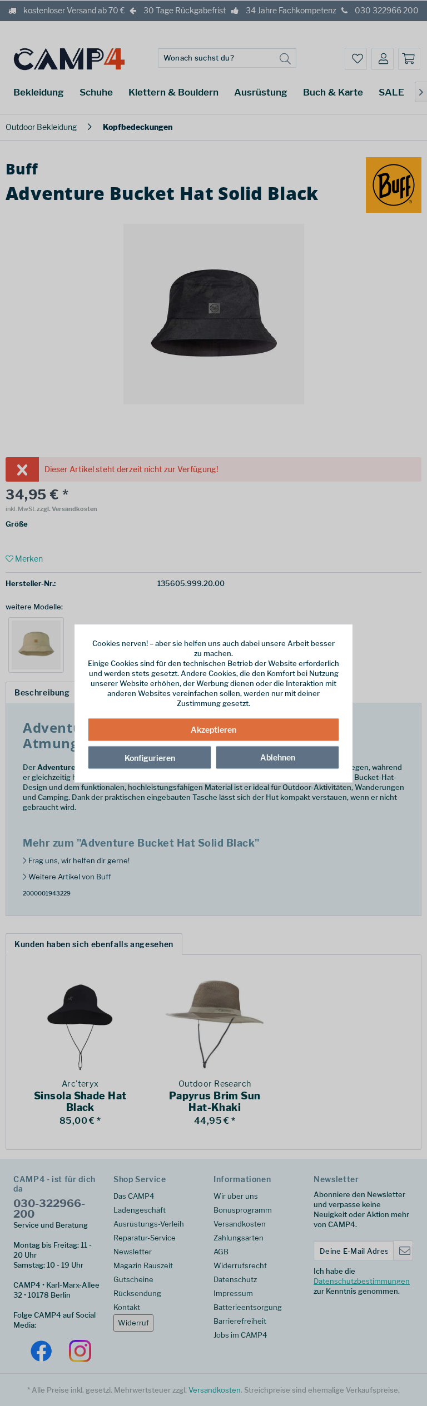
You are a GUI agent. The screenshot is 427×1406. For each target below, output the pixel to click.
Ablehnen (277, 757)
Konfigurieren (150, 758)
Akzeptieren (213, 729)
